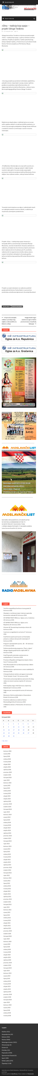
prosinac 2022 (7, 867)
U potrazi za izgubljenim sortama (13, 632)
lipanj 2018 (6, 1010)
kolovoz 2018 (7, 1005)
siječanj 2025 (7, 801)
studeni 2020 (7, 933)
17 (13, 730)
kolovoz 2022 (7, 878)
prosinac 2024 (7, 804)
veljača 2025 (7, 799)
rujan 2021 (6, 907)
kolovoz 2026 (7, 751)
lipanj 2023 (6, 851)
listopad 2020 (7, 936)
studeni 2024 (7, 806)
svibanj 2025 (7, 791)
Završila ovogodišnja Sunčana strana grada (16, 608)
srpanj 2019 (6, 976)
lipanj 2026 (6, 756)
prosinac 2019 (7, 962)
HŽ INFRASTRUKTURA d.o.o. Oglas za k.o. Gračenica (18, 618)
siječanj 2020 (7, 960)
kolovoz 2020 (7, 941)
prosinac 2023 (7, 836)
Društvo (4, 1031)
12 (23, 727)
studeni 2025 (7, 775)
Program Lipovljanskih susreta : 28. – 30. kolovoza (18, 643)
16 (9, 730)
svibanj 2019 (7, 981)
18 (18, 730)
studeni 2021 (7, 902)
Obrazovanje (5, 1045)
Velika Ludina (6, 1061)
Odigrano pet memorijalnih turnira (14, 690)
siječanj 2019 (7, 992)
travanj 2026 (7, 761)
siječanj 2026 (7, 769)
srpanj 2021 (6, 912)
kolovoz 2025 (7, 783)
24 (13, 733)
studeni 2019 (7, 965)
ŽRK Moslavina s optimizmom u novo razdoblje (17, 669)
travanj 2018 (7, 1015)
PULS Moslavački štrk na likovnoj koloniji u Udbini (18, 664)
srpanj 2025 (6, 785)
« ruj (3, 741)
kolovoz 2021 (7, 910)
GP (17, 31)
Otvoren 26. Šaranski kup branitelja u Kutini (16, 627)
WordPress (14, 1074)
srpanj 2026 (6, 754)
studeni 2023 (7, 838)
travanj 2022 (7, 888)
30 (9, 736)
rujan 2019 (6, 970)
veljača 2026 (7, 767)
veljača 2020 (7, 957)
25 (18, 733)
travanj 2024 (7, 825)
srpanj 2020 (6, 944)
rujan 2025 (6, 780)
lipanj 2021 (6, 915)
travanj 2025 (7, 793)
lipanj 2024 (6, 820)
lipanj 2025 (6, 788)
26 (23, 733)
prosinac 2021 (7, 899)
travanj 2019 (7, 984)
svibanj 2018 (7, 1013)
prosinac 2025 (7, 772)
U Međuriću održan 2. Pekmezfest (13, 704)
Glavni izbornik (9, 18)
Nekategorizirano (17, 306)
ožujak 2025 (7, 796)
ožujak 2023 (7, 859)
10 (13, 727)
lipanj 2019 (6, 978)
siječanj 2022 (7, 896)
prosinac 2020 (7, 931)
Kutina (4, 1039)
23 (9, 733)
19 (23, 730)
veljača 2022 (7, 894)
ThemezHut (31, 1074)
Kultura (4, 1037)
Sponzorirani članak (8, 1055)
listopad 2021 (7, 904)
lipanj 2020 (6, 947)
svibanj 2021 (7, 917)
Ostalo (4, 1047)
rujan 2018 (6, 1002)
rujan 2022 (6, 875)
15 (4, 730)
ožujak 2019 (7, 986)
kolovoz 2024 (7, 814)
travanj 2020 (7, 952)
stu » (6, 741)
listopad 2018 (7, 999)
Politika (4, 1050)
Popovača (5, 1053)
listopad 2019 (7, 968)
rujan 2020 (6, 939)
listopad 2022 (7, 873)
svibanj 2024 (7, 822)
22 (4, 733)
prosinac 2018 (7, 994)
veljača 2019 (7, 989)
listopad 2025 (7, 777)
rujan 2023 (6, 843)
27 (28, 733)
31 (13, 736)
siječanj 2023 (7, 865)
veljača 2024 (7, 830)
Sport (3, 1058)
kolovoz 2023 (7, 846)
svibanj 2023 (7, 854)
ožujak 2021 (7, 923)
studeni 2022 (7, 870)
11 (18, 727)
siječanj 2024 (7, 833)
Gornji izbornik (9, 2)
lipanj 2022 (6, 883)
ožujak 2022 (7, 891)
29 (4, 736)
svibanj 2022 (7, 886)
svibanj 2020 (7, 949)
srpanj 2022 (6, 881)
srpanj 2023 (6, 849)
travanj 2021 (7, 920)
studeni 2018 (7, 997)
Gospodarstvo (6, 1034)
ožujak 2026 (7, 764)
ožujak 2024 (7, 828)
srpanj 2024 (6, 817)
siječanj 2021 (7, 928)
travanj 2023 (7, 857)
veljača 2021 (7, 925)
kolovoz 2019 (7, 973)
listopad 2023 (7, 841)
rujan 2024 (6, 812)
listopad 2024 (7, 809)
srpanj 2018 (6, 1007)
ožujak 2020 (7, 955)
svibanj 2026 (7, 759)
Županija (4, 1063)
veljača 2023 (7, 862)
